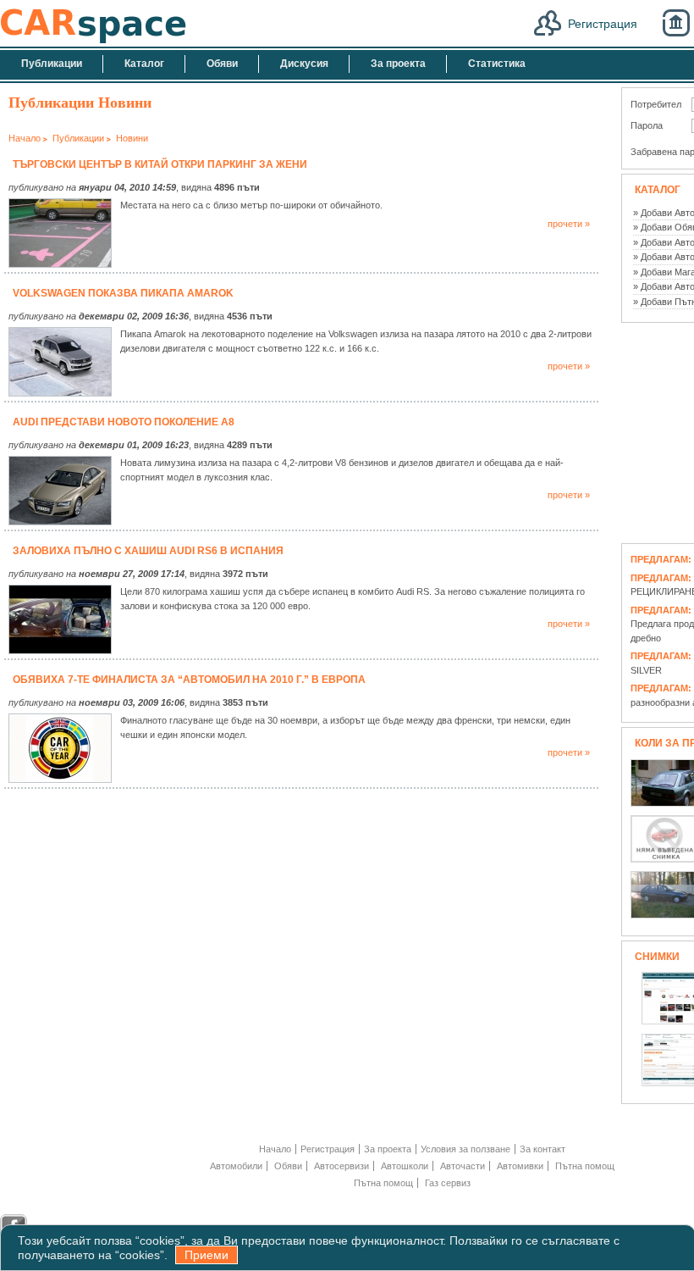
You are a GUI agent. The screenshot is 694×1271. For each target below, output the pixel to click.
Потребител (656, 104)
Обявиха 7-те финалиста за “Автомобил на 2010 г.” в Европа (189, 679)
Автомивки (520, 1166)
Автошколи (404, 1166)
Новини (132, 138)
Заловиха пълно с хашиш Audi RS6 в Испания (148, 551)
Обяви (288, 1166)
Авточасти (462, 1166)
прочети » (569, 224)
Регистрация (602, 24)
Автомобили (236, 1166)
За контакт (542, 1149)
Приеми (207, 1255)
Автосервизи (341, 1166)
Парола (647, 125)
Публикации (78, 138)
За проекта (387, 1149)
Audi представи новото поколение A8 (123, 422)
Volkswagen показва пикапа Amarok (123, 293)
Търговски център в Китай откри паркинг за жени (160, 164)
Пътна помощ (584, 1166)
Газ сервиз (448, 1183)
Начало (24, 138)
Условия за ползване (465, 1149)
